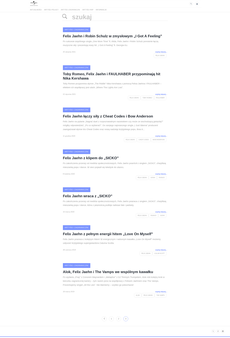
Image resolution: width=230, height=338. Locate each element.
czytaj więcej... (161, 52)
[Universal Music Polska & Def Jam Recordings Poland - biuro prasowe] (34, 6)
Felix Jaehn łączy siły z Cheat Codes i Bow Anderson (108, 116)
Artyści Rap (87, 10)
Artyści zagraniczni (70, 10)
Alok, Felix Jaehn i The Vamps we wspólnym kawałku (108, 272)
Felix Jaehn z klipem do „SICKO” (91, 158)
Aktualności (36, 10)
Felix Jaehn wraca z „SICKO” (87, 196)
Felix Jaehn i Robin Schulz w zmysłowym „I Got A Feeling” (112, 36)
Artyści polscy (51, 10)
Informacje (101, 10)
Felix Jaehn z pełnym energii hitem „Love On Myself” (108, 234)
